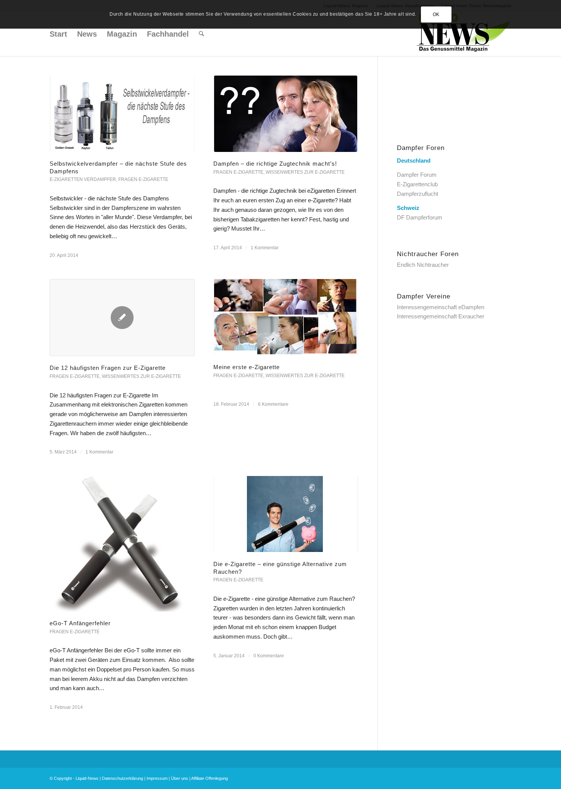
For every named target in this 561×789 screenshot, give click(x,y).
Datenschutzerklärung (122, 778)
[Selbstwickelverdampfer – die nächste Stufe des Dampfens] (122, 114)
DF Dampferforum (419, 217)
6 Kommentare (273, 404)
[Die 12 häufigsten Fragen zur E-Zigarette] (122, 317)
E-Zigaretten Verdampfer (83, 179)
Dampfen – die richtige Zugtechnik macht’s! (275, 163)
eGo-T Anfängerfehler (80, 623)
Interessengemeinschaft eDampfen (440, 307)
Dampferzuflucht (417, 193)
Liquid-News (87, 778)
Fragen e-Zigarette (143, 179)
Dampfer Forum (417, 174)
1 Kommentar (265, 247)
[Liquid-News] (463, 34)
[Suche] (201, 34)
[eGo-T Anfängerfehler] (122, 544)
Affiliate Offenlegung (209, 778)
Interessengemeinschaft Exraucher (440, 316)
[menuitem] (58, 34)
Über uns (179, 778)
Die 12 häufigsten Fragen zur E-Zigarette (108, 368)
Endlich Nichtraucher (423, 264)
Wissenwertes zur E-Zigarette (305, 172)
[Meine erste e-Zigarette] (285, 317)
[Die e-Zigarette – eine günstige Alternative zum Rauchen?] (285, 514)
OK (436, 14)
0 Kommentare (268, 655)
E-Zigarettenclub (417, 184)
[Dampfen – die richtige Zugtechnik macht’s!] (285, 114)
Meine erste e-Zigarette (246, 367)
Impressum (157, 778)
